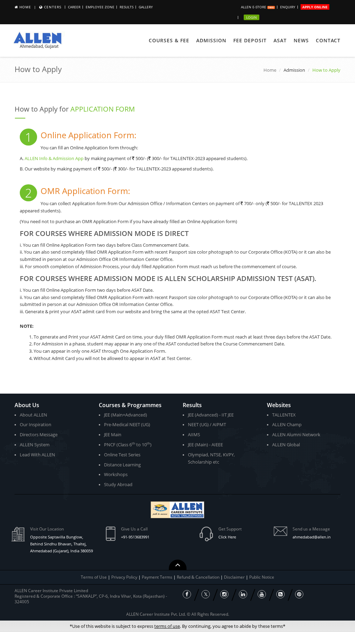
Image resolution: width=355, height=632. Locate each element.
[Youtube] (262, 594)
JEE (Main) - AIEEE (205, 444)
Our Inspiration (35, 424)
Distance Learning (122, 465)
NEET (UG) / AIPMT (207, 424)
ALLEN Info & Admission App (54, 158)
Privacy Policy (124, 577)
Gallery (146, 7)
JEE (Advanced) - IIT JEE (211, 415)
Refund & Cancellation (198, 577)
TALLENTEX (284, 415)
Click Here (227, 536)
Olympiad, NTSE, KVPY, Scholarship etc (211, 458)
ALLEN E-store (254, 7)
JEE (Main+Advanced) (125, 415)
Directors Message (39, 434)
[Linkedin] (243, 594)
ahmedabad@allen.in (312, 536)
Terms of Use (94, 577)
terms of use (167, 626)
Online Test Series (122, 454)
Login (251, 17)
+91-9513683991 (135, 536)
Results (126, 7)
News (301, 40)
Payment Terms (157, 577)
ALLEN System (35, 444)
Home (25, 7)
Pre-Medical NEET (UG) (127, 424)
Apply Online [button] (315, 7)
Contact (328, 40)
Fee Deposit (250, 40)
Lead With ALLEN (37, 454)
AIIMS (194, 434)
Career (74, 7)
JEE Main (112, 434)
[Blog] (280, 594)
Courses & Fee (169, 40)
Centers (52, 7)
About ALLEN (33, 415)
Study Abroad (118, 484)
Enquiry (287, 7)
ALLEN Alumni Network (296, 434)
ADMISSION (211, 40)
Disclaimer (235, 577)
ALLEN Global (286, 444)
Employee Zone (100, 7)
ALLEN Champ (287, 424)
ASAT (280, 40)
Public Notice (261, 577)
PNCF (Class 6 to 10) (127, 444)
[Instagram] (224, 594)
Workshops (116, 474)
